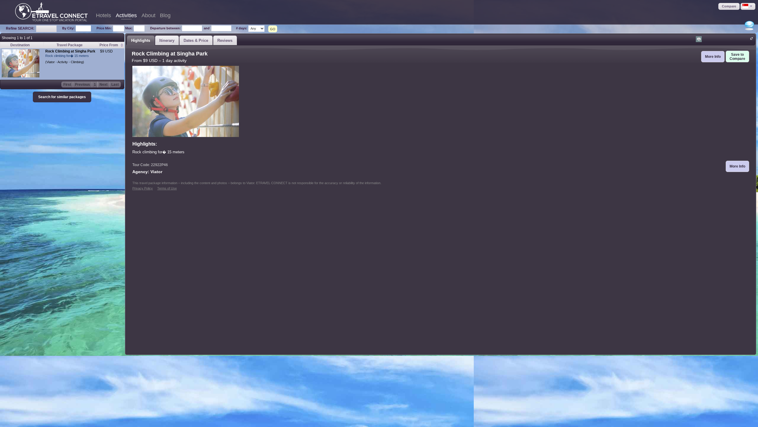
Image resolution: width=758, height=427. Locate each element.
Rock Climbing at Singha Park (70, 51)
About (148, 15)
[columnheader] (111, 45)
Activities (126, 15)
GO (272, 29)
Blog (165, 15)
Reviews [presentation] (224, 40)
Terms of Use (167, 188)
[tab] (140, 40)
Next (103, 84)
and (207, 28)
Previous (82, 84)
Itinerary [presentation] (166, 40)
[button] (729, 6)
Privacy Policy (142, 188)
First (67, 84)
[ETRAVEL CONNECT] (51, 12)
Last (115, 84)
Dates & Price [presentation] (196, 40)
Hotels (103, 15)
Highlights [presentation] (140, 40)
